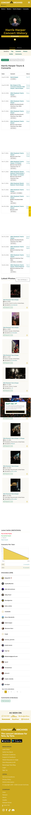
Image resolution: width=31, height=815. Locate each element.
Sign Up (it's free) (15, 411)
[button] (15, 403)
